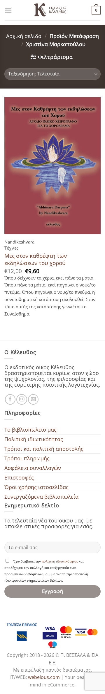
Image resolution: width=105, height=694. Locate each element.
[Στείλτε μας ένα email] (33, 399)
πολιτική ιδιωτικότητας (60, 561)
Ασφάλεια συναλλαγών (32, 467)
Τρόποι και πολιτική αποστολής (43, 448)
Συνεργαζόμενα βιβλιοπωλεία (41, 496)
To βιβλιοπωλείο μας (30, 429)
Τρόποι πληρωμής (27, 458)
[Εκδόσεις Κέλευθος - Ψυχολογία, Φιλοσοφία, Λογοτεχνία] (52, 10)
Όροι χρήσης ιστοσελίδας (36, 487)
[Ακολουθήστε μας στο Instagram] (21, 399)
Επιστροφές (19, 477)
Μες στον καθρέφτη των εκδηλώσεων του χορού (35, 259)
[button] (8, 10)
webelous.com (44, 677)
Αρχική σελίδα (23, 36)
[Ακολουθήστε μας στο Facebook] (10, 399)
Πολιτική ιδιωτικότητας (33, 439)
